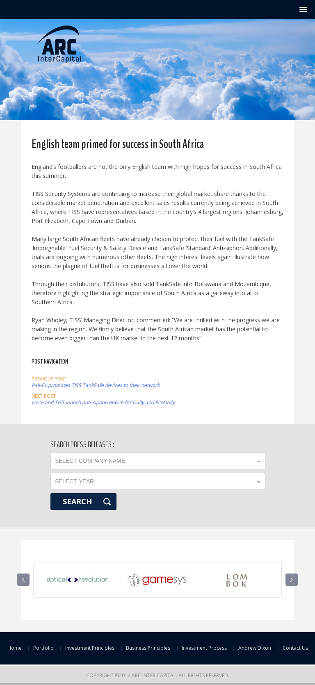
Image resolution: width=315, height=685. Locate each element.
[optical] (76, 575)
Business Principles (148, 647)
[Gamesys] (155, 575)
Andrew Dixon (254, 647)
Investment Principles (89, 647)
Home (14, 647)
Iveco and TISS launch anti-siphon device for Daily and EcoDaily (103, 399)
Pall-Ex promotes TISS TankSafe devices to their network (96, 382)
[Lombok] (235, 575)
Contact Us (295, 647)
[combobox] (157, 460)
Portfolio (43, 647)
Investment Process (204, 647)
